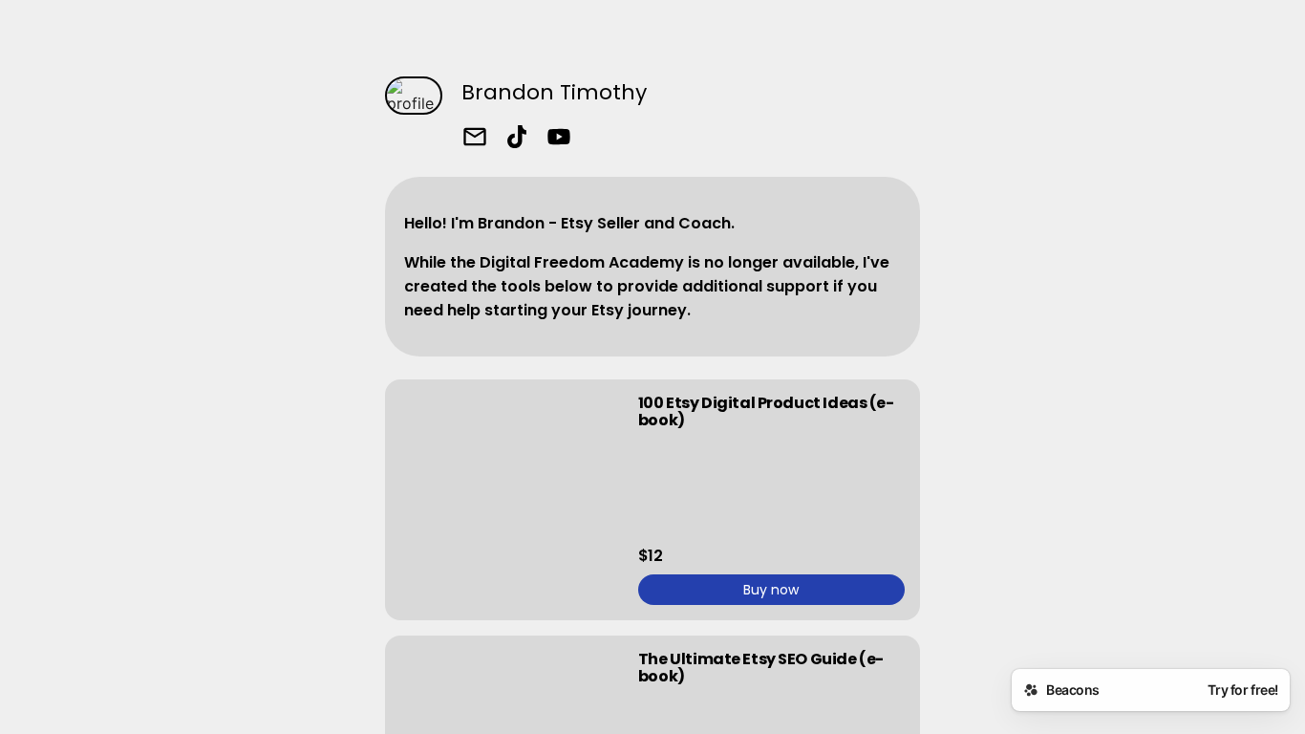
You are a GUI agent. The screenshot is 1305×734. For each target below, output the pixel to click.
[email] (475, 139)
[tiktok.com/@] (517, 139)
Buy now (771, 589)
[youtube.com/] (559, 139)
